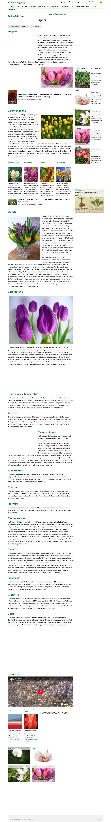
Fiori (17, 6)
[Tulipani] (43, 773)
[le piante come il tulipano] (31, 721)
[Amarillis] (83, 156)
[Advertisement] (28, 14)
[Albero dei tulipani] (15, 174)
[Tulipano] (48, 174)
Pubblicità (98, 819)
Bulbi (17, 16)
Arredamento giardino (28, 6)
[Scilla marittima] (83, 80)
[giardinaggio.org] (18, 2)
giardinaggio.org (60, 14)
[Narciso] (19, 773)
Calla (10, 749)
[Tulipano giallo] (64, 174)
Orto (94, 6)
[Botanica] (89, 200)
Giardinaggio (65, 6)
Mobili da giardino (53, 6)
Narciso (11, 767)
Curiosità (12, 9)
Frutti (88, 6)
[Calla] (19, 755)
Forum (63, 2)
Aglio (34, 749)
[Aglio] (43, 755)
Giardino (11, 6)
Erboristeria (41, 6)
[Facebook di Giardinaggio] (69, 2)
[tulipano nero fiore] (15, 721)
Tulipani (36, 767)
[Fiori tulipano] (32, 174)
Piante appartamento (78, 6)
